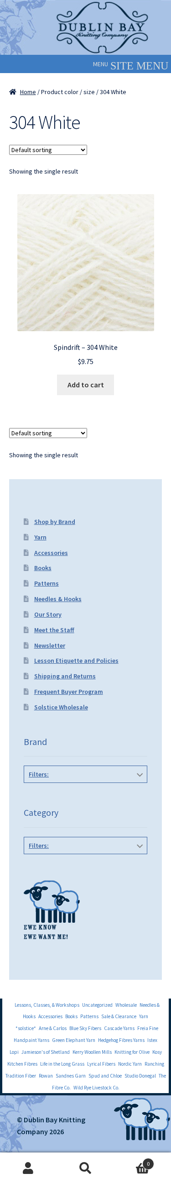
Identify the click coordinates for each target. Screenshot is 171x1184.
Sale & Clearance (118, 1016)
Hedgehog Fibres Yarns (121, 1040)
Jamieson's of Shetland (45, 1052)
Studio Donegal (140, 1076)
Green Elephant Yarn (73, 1040)
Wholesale (126, 1005)
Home (28, 92)
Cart (132, 1160)
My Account (28, 1168)
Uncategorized (97, 1005)
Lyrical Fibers (101, 1064)
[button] (100, 64)
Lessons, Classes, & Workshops (47, 1005)
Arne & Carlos (53, 1028)
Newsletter (49, 645)
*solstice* (26, 1028)
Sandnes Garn (71, 1076)
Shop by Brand (54, 522)
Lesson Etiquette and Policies (76, 660)
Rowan (46, 1076)
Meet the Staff (54, 630)
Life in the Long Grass (62, 1064)
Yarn (40, 537)
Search (85, 1168)
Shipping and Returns (65, 676)
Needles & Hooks (58, 599)
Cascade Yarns (119, 1028)
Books (43, 568)
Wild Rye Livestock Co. (96, 1087)
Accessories (51, 553)
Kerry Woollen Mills (92, 1052)
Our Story (48, 614)
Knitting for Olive (132, 1052)
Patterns (46, 583)
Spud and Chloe (105, 1076)
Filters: (39, 774)
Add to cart (85, 384)
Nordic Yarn (130, 1064)
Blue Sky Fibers (85, 1028)
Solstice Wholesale (61, 707)
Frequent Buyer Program (68, 691)
